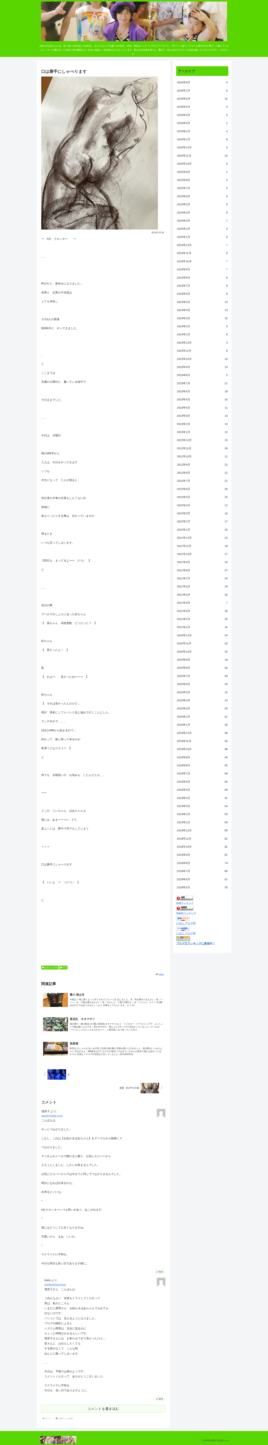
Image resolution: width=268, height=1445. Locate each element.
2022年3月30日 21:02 (52, 1116)
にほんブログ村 (186, 923)
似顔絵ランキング (186, 913)
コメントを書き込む (103, 1409)
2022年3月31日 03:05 (55, 1284)
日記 (65, 967)
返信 (161, 1271)
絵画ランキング (185, 903)
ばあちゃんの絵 (51, 967)
